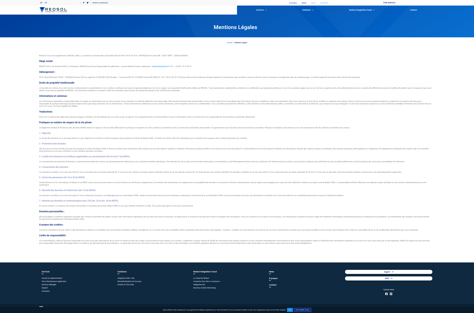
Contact (413, 10)
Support (45, 288)
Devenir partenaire (100, 3)
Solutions (306, 10)
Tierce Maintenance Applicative (54, 281)
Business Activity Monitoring (204, 288)
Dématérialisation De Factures (129, 281)
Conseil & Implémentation (52, 278)
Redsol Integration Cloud (360, 10)
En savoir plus (302, 310)
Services (260, 10)
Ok (290, 310)
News (304, 3)
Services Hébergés (49, 285)
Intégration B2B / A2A (126, 278)
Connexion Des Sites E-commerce (206, 281)
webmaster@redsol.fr (161, 66)
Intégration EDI (199, 285)
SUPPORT (324, 3)
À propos (293, 3)
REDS (313, 3)
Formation (46, 291)
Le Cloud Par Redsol (201, 278)
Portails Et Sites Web (126, 285)
